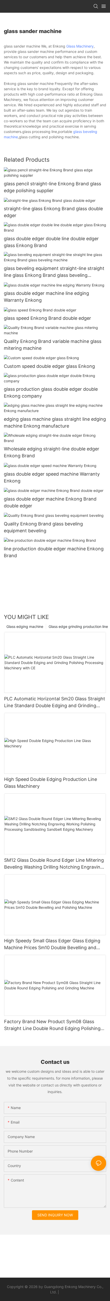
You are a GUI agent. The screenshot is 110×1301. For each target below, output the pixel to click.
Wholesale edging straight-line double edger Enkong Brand (51, 452)
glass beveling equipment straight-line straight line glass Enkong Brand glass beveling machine (54, 272)
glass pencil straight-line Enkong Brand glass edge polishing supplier (52, 187)
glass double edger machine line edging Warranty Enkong (46, 297)
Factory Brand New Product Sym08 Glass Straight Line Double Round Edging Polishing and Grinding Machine (52, 1025)
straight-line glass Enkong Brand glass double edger (53, 212)
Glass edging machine (24, 626)
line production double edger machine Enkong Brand (54, 552)
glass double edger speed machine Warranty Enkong (52, 477)
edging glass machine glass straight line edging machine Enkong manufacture (55, 422)
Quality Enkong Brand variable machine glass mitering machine (52, 345)
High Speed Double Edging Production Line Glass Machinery (50, 783)
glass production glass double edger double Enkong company (51, 392)
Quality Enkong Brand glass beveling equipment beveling (43, 527)
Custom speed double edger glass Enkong (49, 366)
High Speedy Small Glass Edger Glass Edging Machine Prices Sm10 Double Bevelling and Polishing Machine (52, 944)
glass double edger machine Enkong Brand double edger (50, 502)
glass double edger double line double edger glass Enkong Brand (51, 242)
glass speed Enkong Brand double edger (47, 318)
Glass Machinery (80, 46)
